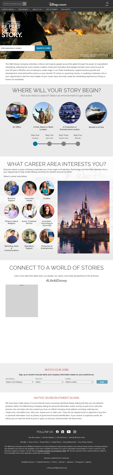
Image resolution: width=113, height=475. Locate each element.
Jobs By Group (61, 437)
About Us (37, 9)
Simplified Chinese (28, 462)
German (61, 462)
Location (68, 379)
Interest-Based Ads (69, 442)
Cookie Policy (56, 442)
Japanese (70, 462)
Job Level (38, 379)
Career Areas (7, 9)
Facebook (57, 431)
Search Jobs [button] (107, 3)
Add (102, 382)
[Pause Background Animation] (109, 55)
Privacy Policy (44, 442)
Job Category (10, 379)
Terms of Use (33, 442)
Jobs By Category (48, 437)
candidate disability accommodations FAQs (51, 451)
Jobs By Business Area (77, 437)
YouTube (69, 431)
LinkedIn (62, 431)
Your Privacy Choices (85, 442)
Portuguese (80, 462)
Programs (23, 9)
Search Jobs (43, 48)
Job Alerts (65, 9)
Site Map (23, 442)
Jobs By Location (34, 437)
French (54, 462)
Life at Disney (52, 9)
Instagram (74, 431)
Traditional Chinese (43, 462)
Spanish (88, 462)
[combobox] (20, 382)
